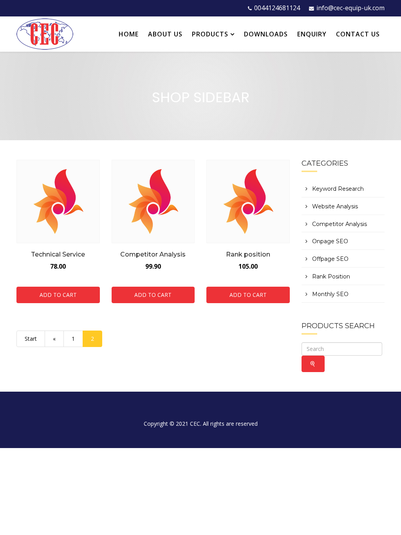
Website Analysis (334, 206)
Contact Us (358, 34)
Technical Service (58, 254)
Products (210, 34)
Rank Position (330, 276)
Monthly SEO (330, 294)
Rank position (248, 254)
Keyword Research (337, 188)
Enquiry (312, 34)
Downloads (266, 34)
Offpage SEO (330, 258)
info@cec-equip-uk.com (350, 8)
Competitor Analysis (153, 254)
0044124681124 (277, 8)
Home (129, 34)
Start (31, 338)
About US (165, 34)
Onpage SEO (329, 241)
